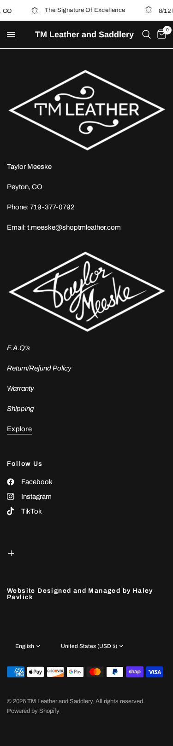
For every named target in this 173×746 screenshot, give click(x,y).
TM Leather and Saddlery (84, 34)
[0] (160, 34)
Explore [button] (19, 429)
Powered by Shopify (33, 711)
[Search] (146, 34)
